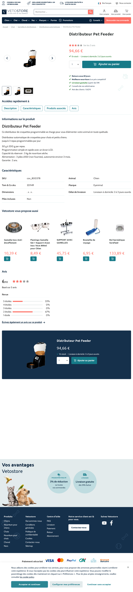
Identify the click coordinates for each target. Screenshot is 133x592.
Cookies (28, 538)
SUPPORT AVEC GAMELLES (64, 241)
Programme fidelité (59, 478)
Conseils (96, 20)
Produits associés (56, 108)
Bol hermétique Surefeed (117, 241)
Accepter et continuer (29, 584)
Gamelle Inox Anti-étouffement (13, 241)
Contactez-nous (32, 542)
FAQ (49, 521)
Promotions (68, 20)
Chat (15, 20)
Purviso (54, 20)
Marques (42, 20)
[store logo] (15, 12)
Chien (7, 20)
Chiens (7, 521)
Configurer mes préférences (66, 584)
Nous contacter (125, 3)
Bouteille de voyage (89, 241)
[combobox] (64, 12)
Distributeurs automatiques (49, 27)
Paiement (51, 528)
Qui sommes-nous (33, 521)
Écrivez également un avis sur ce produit (22, 322)
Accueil (5, 27)
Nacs (6, 546)
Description (10, 108)
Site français (106, 3)
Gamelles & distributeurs (27, 27)
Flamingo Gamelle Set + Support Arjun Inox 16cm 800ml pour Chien (40, 244)
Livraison (84, 478)
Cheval (24, 20)
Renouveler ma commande (117, 20)
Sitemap (29, 546)
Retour (50, 532)
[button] (7, 58)
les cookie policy (27, 577)
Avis (74, 108)
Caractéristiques (32, 108)
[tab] (10, 108)
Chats (6, 531)
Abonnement (53, 536)
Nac (33, 20)
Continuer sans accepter (99, 584)
